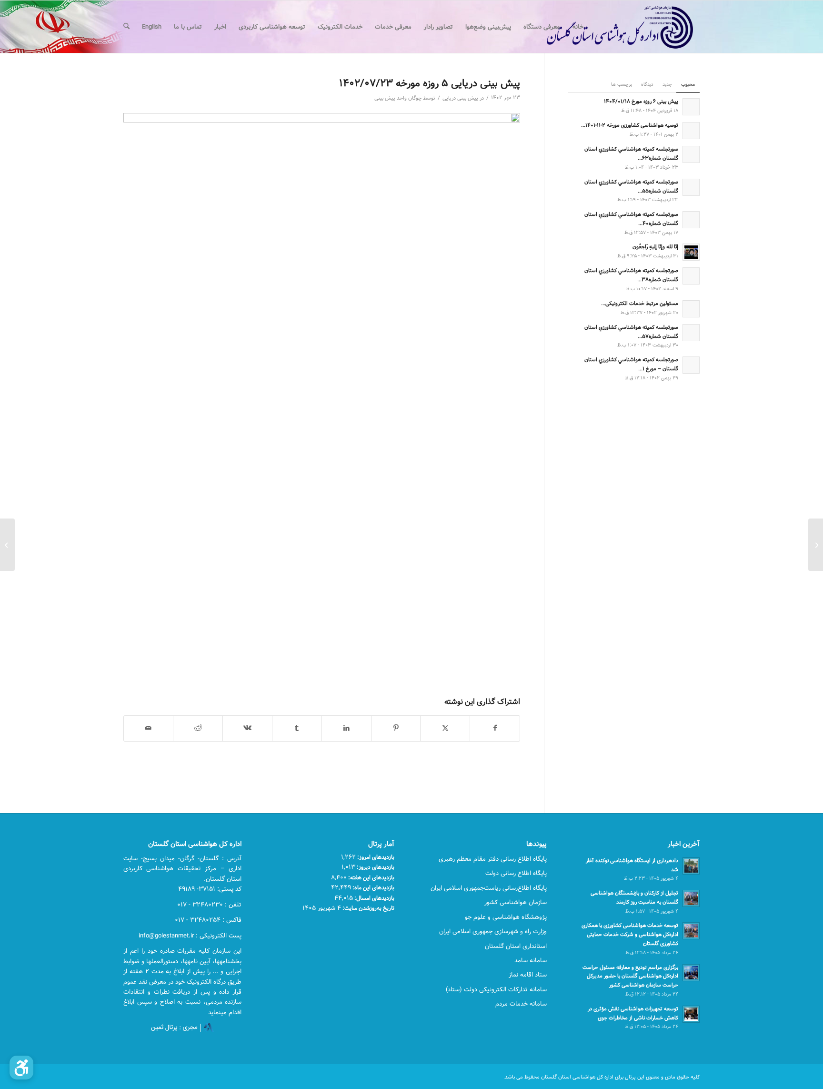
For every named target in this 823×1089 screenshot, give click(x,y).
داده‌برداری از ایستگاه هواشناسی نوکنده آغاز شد (632, 865)
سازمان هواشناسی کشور (515, 902)
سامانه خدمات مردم (521, 1003)
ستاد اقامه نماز (528, 974)
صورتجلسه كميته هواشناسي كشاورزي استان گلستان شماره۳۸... (631, 275)
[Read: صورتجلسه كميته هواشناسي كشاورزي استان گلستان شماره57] (691, 332)
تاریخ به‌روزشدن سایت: (367, 908)
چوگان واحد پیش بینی (398, 98)
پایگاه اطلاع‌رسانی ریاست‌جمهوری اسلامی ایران (489, 888)
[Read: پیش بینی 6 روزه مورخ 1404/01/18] (691, 106)
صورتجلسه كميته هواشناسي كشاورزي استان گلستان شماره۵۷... (631, 332)
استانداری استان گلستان (516, 946)
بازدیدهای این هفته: (370, 877)
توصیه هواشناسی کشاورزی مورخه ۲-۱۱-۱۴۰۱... (629, 125)
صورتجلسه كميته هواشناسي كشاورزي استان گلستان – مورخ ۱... (631, 364)
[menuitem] (578, 26)
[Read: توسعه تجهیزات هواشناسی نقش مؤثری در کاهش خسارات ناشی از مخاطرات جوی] (691, 1014)
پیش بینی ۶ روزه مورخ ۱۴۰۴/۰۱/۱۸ (641, 101)
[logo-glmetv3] (606, 26)
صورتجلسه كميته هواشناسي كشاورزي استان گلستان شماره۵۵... (631, 186)
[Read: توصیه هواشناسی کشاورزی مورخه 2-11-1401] (691, 130)
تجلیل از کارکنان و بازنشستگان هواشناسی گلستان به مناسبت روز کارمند (634, 897)
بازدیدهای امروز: (375, 857)
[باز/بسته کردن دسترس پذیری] (21, 1067)
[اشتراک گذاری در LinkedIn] (346, 728)
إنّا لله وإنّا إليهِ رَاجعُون (655, 246)
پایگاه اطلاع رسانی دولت (516, 873)
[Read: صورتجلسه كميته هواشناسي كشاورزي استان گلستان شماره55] (691, 187)
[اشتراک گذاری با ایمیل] (148, 728)
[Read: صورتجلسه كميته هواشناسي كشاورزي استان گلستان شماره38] (691, 276)
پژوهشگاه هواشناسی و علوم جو (506, 917)
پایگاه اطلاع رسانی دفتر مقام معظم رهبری (493, 859)
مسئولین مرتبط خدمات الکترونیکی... (639, 303)
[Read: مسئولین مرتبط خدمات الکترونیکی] (691, 308)
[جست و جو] (126, 26)
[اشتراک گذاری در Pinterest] (396, 728)
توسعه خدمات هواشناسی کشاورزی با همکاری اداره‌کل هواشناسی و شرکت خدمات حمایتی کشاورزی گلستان (630, 934)
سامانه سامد (530, 960)
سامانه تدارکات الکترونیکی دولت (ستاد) (496, 989)
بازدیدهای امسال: (373, 898)
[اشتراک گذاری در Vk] (247, 728)
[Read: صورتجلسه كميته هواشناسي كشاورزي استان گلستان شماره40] (691, 219)
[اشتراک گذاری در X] (445, 728)
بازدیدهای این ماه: (372, 887)
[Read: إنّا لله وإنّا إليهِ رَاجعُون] (691, 252)
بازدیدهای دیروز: (374, 867)
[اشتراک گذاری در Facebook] (495, 728)
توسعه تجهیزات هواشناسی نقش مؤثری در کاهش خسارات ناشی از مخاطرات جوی (633, 1013)
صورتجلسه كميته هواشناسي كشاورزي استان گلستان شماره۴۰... (631, 219)
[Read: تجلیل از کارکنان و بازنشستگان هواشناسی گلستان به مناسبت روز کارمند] (691, 898)
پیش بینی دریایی (460, 98)
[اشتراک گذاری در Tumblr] (296, 728)
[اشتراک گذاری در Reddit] (197, 728)
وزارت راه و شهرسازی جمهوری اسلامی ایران (493, 931)
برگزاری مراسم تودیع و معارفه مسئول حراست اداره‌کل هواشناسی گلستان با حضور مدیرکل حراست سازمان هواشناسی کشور (630, 976)
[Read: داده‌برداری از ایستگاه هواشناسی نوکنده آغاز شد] (691, 866)
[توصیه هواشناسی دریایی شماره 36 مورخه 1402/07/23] (815, 545)
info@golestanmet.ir (166, 935)
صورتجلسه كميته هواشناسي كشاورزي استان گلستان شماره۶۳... (631, 153)
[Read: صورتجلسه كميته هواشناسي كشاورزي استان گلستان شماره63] (691, 154)
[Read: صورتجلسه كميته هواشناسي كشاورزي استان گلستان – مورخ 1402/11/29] (691, 365)
